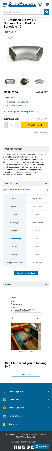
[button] (47, 5)
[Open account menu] (40, 4)
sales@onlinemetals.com (26, 442)
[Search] (46, 12)
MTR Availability (14, 238)
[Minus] (6, 125)
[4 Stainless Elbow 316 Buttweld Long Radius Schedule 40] (11, 82)
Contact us (26, 374)
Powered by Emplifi (26, 351)
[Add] (17, 125)
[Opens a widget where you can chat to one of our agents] (41, 447)
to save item (41, 132)
